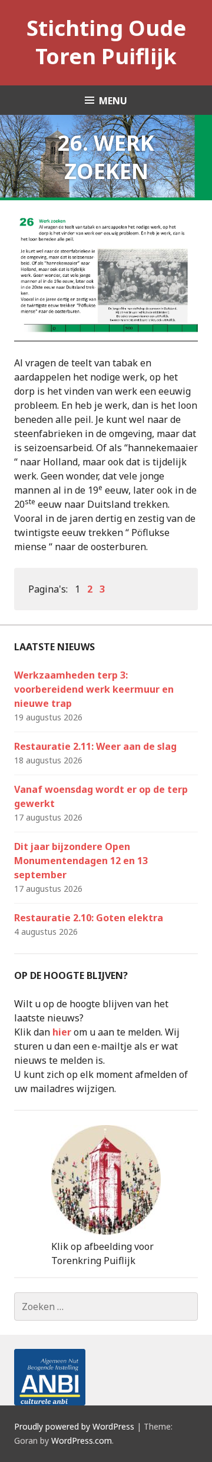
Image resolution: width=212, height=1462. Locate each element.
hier (61, 1032)
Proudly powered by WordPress (74, 1426)
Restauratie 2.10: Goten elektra (88, 917)
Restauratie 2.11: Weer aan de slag (95, 746)
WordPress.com (81, 1440)
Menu (113, 100)
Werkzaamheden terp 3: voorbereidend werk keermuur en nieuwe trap (94, 689)
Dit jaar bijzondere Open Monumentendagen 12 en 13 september (81, 860)
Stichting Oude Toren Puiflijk (106, 42)
